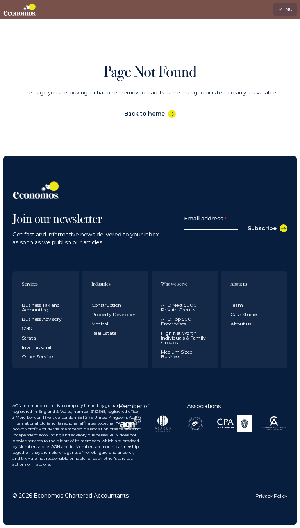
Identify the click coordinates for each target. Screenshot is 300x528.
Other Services (38, 356)
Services (30, 284)
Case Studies (244, 314)
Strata (29, 338)
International (36, 347)
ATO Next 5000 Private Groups (179, 307)
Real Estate (103, 333)
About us (238, 284)
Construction (106, 305)
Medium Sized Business (177, 354)
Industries (101, 284)
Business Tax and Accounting (41, 307)
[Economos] (21, 9)
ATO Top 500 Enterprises (176, 321)
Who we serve (174, 284)
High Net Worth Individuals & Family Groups (183, 337)
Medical (99, 324)
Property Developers (114, 314)
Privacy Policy (271, 496)
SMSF (28, 328)
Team (236, 305)
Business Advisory (42, 319)
